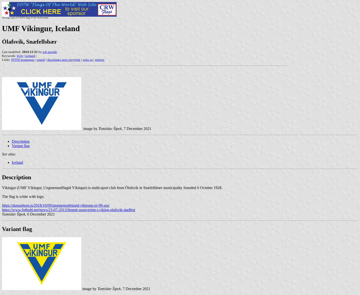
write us (88, 60)
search (41, 60)
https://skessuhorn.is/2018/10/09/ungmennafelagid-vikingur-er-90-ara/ (55, 205)
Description (21, 141)
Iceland (17, 162)
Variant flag (21, 146)
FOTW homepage (23, 60)
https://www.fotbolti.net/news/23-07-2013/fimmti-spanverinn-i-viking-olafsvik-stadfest (68, 210)
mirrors (99, 60)
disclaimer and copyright (63, 60)
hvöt (20, 56)
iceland (30, 56)
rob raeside (50, 52)
